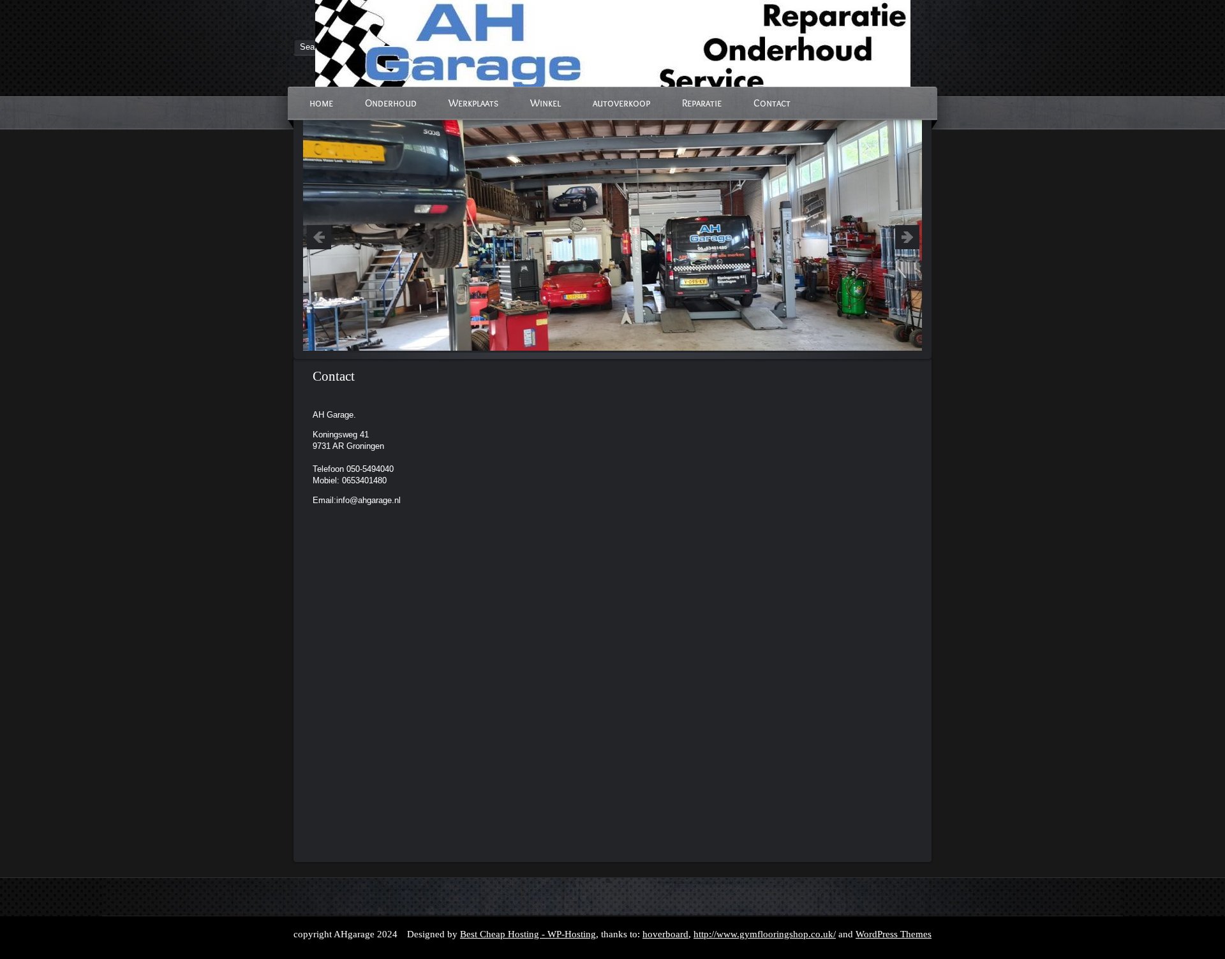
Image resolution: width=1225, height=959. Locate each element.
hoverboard (665, 934)
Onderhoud (391, 103)
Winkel (545, 103)
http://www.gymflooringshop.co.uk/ (765, 934)
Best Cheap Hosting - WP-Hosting (528, 934)
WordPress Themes (894, 934)
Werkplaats (473, 103)
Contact (772, 103)
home (321, 103)
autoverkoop (621, 103)
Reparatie (702, 103)
